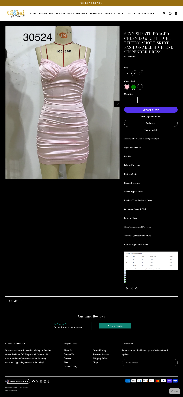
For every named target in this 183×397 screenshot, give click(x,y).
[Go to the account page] (170, 13)
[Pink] (127, 87)
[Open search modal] (164, 13)
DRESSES (80, 13)
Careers (67, 358)
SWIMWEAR (96, 13)
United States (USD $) (18, 381)
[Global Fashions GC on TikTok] (48, 381)
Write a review (115, 325)
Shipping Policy (100, 358)
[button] (117, 104)
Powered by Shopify (11, 390)
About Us (68, 350)
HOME (33, 13)
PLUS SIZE (110, 13)
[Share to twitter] (131, 288)
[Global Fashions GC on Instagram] (44, 381)
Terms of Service (101, 354)
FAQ (66, 362)
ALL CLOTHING (125, 13)
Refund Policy (99, 350)
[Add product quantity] (135, 100)
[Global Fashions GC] (16, 13)
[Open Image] (62, 102)
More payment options (151, 116)
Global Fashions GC (24, 388)
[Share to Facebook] (136, 288)
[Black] (140, 87)
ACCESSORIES (145, 13)
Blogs (95, 362)
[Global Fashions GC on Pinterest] (41, 381)
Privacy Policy (71, 366)
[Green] (133, 87)
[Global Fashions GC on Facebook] (33, 381)
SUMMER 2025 (46, 13)
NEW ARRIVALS (64, 13)
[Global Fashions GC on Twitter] (37, 381)
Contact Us (69, 354)
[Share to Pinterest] (126, 288)
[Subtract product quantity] (126, 100)
